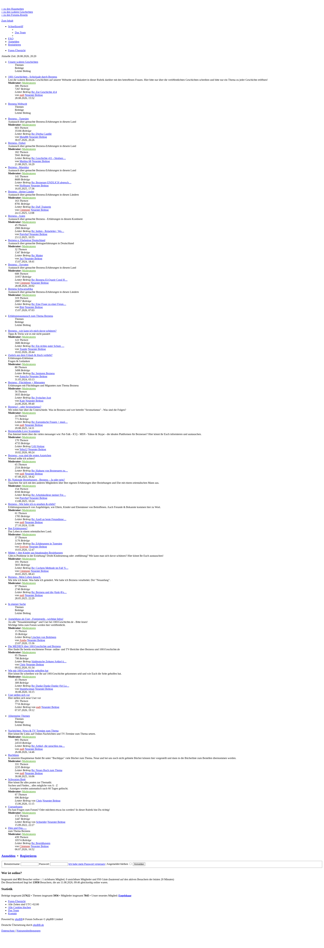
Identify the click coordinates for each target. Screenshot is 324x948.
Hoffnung (25, 185)
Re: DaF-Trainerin (41, 206)
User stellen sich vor (19, 694)
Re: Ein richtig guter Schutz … (47, 346)
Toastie (23, 349)
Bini (22, 307)
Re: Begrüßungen (40, 843)
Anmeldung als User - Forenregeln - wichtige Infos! (35, 618)
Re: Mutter (37, 255)
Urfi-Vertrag (37, 446)
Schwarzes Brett (16, 779)
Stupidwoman (27, 688)
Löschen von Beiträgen (43, 637)
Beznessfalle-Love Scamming (24, 431)
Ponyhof (24, 234)
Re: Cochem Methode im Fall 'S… (49, 567)
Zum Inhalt (7, 20)
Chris (22, 664)
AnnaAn (24, 376)
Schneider (41, 821)
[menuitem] (20, 32)
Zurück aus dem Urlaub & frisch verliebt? (30, 355)
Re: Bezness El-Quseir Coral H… (49, 279)
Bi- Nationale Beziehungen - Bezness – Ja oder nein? (36, 479)
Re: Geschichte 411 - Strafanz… (48, 158)
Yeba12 (23, 449)
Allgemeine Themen (19, 715)
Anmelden (8, 856)
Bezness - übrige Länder (21, 191)
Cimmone (25, 209)
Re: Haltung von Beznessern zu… (49, 470)
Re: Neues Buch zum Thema (46, 770)
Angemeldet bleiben (118, 864)
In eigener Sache (17, 604)
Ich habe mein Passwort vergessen (87, 864)
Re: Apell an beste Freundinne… (48, 519)
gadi (22, 95)
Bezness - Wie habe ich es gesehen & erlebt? (32, 504)
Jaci (22, 258)
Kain (22, 400)
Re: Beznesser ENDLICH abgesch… (51, 182)
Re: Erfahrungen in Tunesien (46, 543)
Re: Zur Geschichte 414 (44, 92)
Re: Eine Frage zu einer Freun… (48, 304)
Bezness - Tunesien (18, 118)
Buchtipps (13, 755)
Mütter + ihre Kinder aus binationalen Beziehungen (35, 552)
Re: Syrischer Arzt (41, 397)
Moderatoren (29, 82)
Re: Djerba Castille (41, 133)
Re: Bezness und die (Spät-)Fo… (49, 592)
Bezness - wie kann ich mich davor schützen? (32, 330)
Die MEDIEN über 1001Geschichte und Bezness (34, 646)
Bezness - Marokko (18, 167)
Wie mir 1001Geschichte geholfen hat (28, 670)
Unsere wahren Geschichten (23, 61)
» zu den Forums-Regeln (14, 15)
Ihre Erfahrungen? (18, 528)
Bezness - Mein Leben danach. (24, 577)
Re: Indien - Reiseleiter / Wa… (47, 231)
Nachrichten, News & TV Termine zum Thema (33, 730)
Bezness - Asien (16, 215)
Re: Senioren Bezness (43, 373)
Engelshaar (124, 895)
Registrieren (28, 856)
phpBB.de (38, 925)
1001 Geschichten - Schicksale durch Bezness (32, 76)
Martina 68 (25, 161)
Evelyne (24, 546)
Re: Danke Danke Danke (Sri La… (50, 685)
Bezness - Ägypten (18, 264)
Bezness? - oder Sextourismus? (24, 406)
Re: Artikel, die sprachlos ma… (48, 745)
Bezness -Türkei (16, 143)
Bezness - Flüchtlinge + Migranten (26, 382)
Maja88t (24, 136)
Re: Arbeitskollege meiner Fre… (48, 495)
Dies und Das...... (17, 828)
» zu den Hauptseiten (12, 8)
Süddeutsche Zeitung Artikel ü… (48, 661)
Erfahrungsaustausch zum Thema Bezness (30, 315)
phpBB (19, 919)
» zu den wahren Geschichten (17, 11)
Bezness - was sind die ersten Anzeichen (29, 455)
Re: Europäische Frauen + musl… (49, 422)
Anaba (22, 640)
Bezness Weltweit (17, 103)
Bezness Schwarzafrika (20, 288)
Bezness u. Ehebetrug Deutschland (26, 240)
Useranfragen (15, 806)
